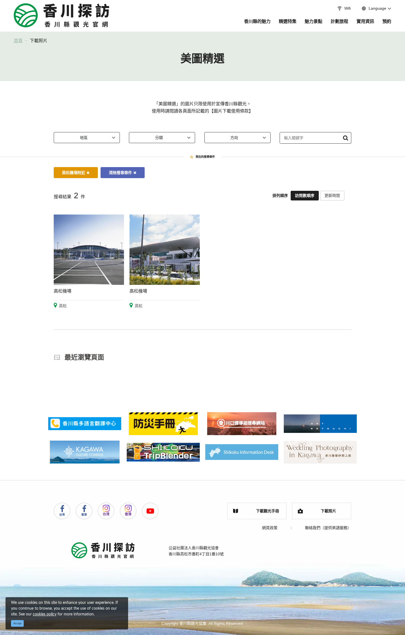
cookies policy (44, 614)
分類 (159, 137)
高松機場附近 (73, 172)
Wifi (347, 8)
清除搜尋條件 (120, 172)
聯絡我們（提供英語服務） (328, 528)
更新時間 (332, 195)
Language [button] (377, 8)
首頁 (18, 40)
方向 (234, 137)
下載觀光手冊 (267, 511)
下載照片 (38, 40)
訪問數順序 (304, 195)
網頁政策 (269, 528)
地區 (84, 137)
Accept (17, 623)
